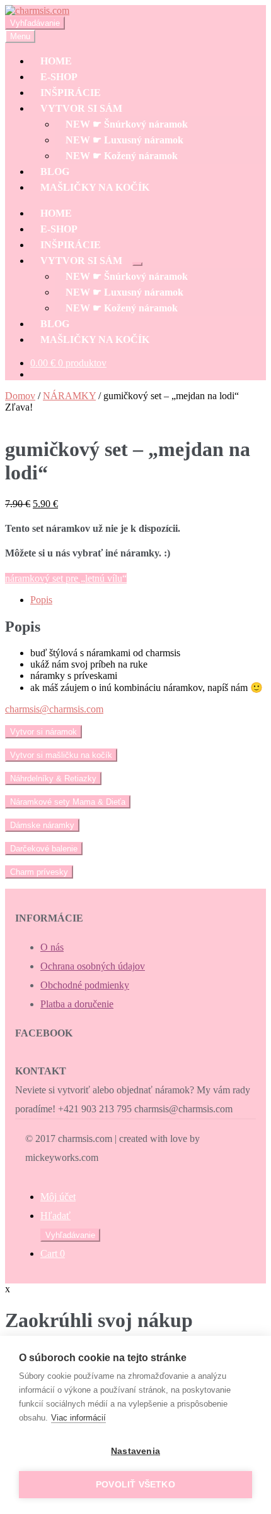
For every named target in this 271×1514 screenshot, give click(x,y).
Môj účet (58, 1196)
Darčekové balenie (44, 848)
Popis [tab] (41, 599)
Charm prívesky (39, 872)
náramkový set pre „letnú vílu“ (66, 578)
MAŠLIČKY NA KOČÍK (94, 187)
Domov (20, 395)
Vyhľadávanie (35, 23)
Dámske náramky (42, 825)
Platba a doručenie (76, 1004)
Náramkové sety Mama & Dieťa (67, 802)
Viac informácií (78, 1417)
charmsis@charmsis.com (54, 709)
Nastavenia (135, 1451)
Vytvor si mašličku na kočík (61, 755)
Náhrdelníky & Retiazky (53, 778)
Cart (52, 1253)
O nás (52, 947)
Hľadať (55, 1215)
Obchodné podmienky (84, 985)
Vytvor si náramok (43, 731)
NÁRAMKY (69, 395)
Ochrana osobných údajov (92, 966)
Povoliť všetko (135, 1484)
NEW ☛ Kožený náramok (122, 155)
